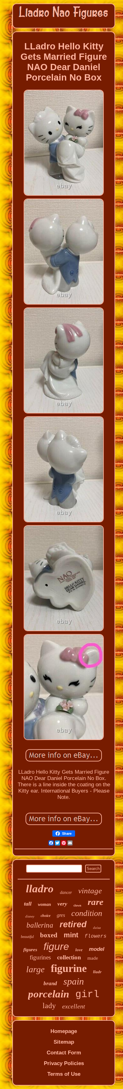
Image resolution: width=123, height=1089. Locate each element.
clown (77, 905)
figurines (40, 957)
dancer (66, 892)
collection (69, 957)
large (35, 969)
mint (71, 935)
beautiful (27, 937)
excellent (73, 1006)
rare (95, 902)
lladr (97, 971)
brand (50, 983)
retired (73, 924)
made (92, 958)
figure (56, 946)
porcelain (48, 994)
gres (61, 915)
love (79, 949)
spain (73, 981)
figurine (69, 968)
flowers (96, 936)
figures (30, 949)
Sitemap (64, 1042)
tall (28, 904)
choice (45, 915)
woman (44, 904)
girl (87, 994)
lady (49, 1006)
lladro (40, 889)
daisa (97, 927)
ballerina (39, 925)
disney (29, 916)
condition (86, 913)
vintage (90, 890)
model (96, 949)
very (62, 904)
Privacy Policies (64, 1063)
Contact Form (64, 1053)
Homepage (63, 1031)
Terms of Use (63, 1074)
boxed (48, 935)
